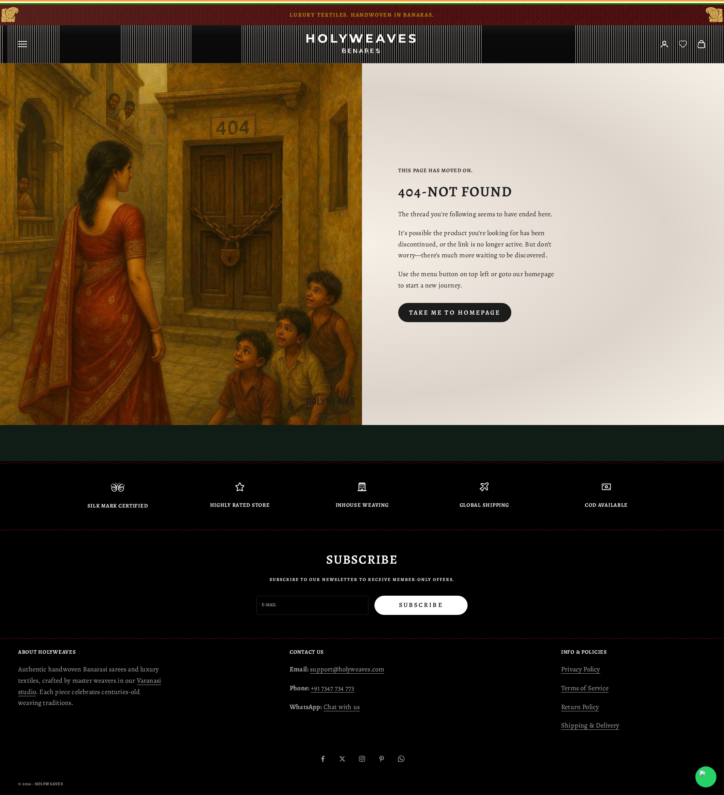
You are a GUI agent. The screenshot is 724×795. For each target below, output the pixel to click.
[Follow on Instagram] (362, 759)
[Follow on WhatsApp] (401, 759)
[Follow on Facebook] (323, 759)
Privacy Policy (580, 669)
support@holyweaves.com (347, 669)
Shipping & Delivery (590, 725)
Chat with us (342, 706)
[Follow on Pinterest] (381, 759)
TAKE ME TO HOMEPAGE (454, 312)
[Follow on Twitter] (342, 759)
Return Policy (580, 706)
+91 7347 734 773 (332, 688)
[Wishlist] (682, 44)
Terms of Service (585, 688)
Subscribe (421, 605)
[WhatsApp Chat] (705, 776)
